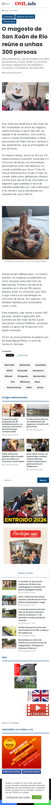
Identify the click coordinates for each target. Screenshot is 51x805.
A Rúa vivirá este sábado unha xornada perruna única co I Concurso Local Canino (13, 458)
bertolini (10, 365)
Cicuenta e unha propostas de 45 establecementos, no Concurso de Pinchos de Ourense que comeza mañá (12, 425)
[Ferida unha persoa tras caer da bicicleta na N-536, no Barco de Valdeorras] (9, 631)
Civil (10, 370)
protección (40, 376)
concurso (39, 370)
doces (9, 376)
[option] (25, 96)
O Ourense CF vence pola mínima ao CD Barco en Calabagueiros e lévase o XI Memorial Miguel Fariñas (31, 585)
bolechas (25, 365)
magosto (23, 376)
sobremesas (14, 387)
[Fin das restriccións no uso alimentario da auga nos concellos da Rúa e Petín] (38, 410)
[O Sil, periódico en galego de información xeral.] (25, 3)
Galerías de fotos (25, 16)
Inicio (6, 10)
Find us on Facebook (10, 723)
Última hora (9, 21)
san (38, 381)
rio (13, 381)
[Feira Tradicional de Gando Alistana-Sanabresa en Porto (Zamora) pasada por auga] (9, 600)
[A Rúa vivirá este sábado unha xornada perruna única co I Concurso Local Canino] (13, 445)
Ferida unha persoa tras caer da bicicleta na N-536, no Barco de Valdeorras (33, 630)
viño (30, 387)
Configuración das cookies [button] (18, 797)
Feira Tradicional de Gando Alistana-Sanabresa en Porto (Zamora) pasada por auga (32, 599)
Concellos (14, 10)
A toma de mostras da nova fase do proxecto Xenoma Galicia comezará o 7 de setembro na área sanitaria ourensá (31, 615)
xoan (40, 387)
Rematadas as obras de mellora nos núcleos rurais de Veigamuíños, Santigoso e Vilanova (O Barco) (32, 644)
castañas (41, 365)
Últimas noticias (25, 573)
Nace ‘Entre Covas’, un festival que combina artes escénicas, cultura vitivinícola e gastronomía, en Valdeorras (37, 460)
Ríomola (25, 381)
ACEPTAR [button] (36, 797)
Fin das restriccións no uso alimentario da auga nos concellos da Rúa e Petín (37, 423)
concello (23, 370)
